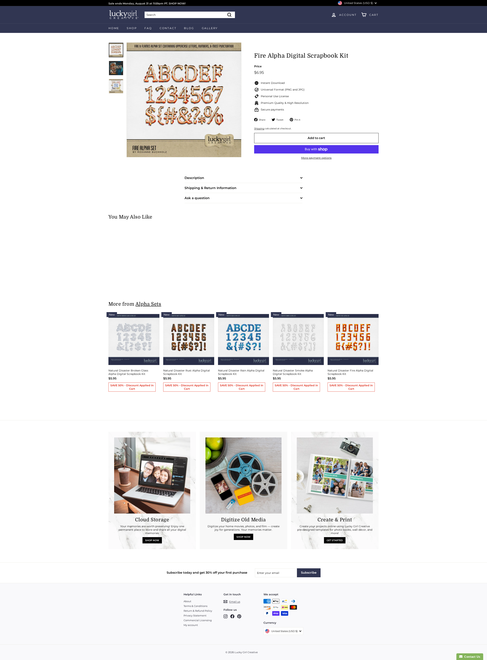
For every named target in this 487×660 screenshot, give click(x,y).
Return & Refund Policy (198, 610)
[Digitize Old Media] (243, 475)
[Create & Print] (335, 475)
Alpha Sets (148, 304)
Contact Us (471, 656)
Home (113, 28)
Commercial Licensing (198, 620)
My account (191, 625)
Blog (189, 28)
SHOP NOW (152, 540)
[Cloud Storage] (152, 475)
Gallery (210, 28)
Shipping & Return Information (210, 188)
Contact (168, 28)
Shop (132, 28)
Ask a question (197, 198)
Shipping (259, 128)
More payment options (316, 158)
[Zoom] (184, 100)
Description (194, 178)
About (187, 601)
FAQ (148, 28)
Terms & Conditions (195, 606)
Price (258, 66)
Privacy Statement (195, 615)
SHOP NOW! (177, 3)
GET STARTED (335, 540)
